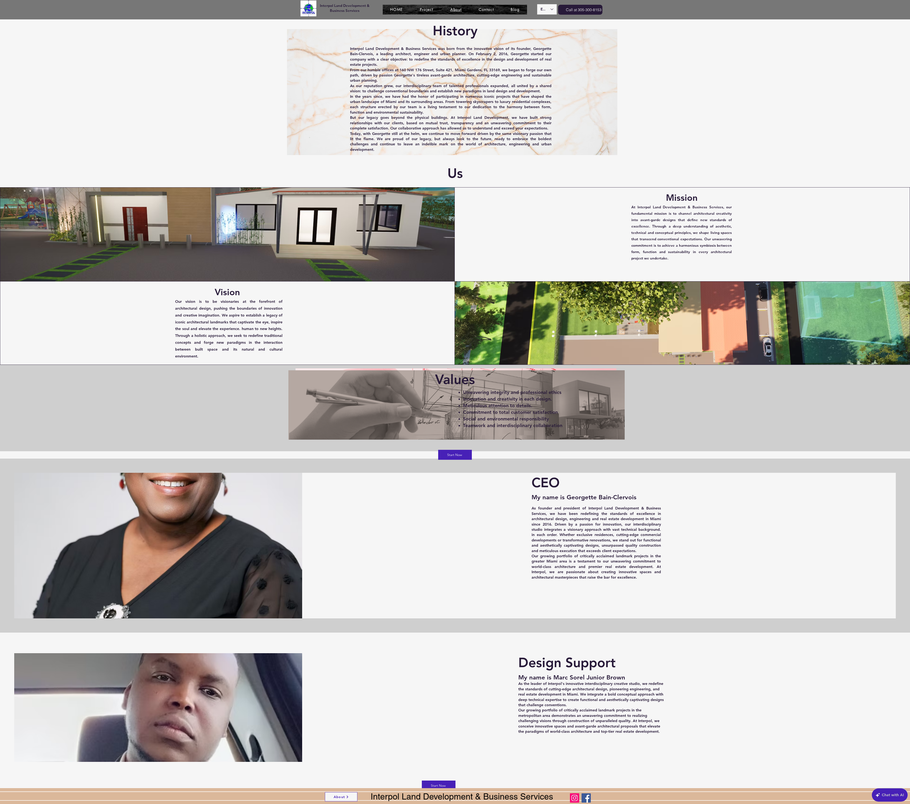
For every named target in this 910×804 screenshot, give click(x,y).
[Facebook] (586, 798)
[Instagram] (574, 798)
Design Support (567, 662)
